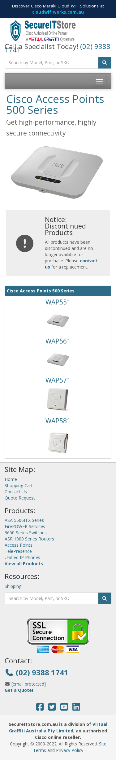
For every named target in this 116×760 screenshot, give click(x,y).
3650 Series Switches (26, 533)
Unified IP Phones (22, 557)
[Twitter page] (52, 708)
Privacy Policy (69, 750)
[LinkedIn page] (76, 708)
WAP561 (58, 341)
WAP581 (58, 420)
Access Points (18, 545)
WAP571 (58, 380)
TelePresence (18, 551)
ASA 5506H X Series (24, 520)
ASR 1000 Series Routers (29, 539)
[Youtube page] (64, 708)
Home (11, 479)
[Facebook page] (40, 708)
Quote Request (20, 498)
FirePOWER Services (25, 526)
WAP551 (58, 302)
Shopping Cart (19, 485)
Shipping (13, 586)
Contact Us (16, 492)
